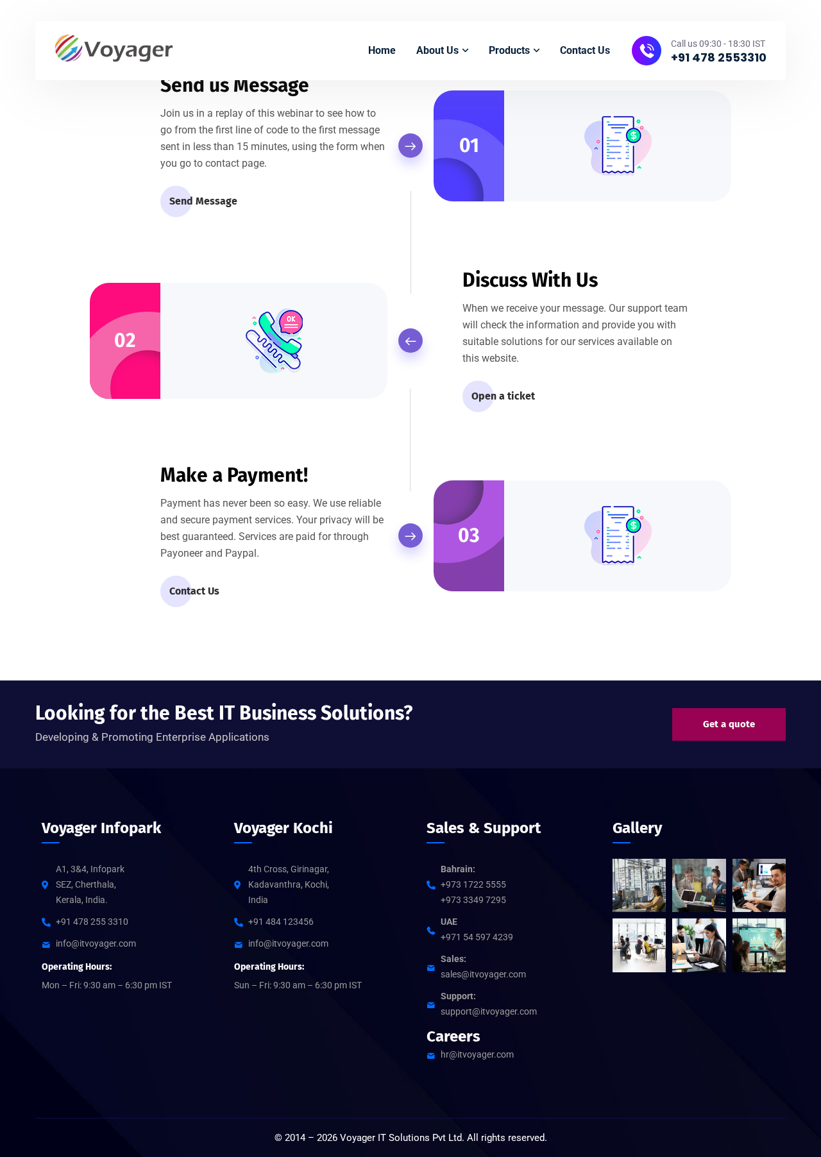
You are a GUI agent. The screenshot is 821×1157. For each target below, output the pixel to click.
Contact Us (194, 591)
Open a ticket (503, 396)
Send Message (203, 201)
